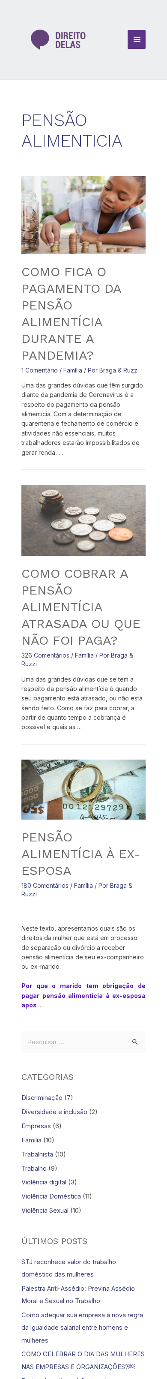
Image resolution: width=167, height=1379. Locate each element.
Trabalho (34, 1168)
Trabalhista (37, 1154)
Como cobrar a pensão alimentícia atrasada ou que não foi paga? (80, 607)
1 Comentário (39, 370)
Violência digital (43, 1182)
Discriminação (42, 1098)
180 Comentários (45, 885)
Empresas (36, 1126)
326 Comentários (45, 655)
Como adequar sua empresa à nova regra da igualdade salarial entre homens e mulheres (82, 1327)
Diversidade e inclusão (54, 1112)
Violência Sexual (45, 1210)
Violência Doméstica (51, 1196)
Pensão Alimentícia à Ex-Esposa (80, 853)
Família (72, 370)
